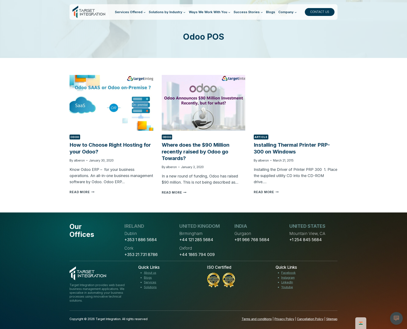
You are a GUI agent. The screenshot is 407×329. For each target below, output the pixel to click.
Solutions (150, 287)
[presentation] (111, 103)
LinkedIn (287, 282)
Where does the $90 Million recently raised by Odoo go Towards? (196, 151)
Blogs (270, 12)
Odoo (74, 137)
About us (150, 272)
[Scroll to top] (396, 310)
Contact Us (319, 12)
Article (261, 137)
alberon (79, 160)
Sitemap (331, 319)
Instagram (288, 277)
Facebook (288, 272)
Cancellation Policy (310, 319)
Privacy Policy (284, 319)
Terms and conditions (257, 319)
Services (150, 282)
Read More (82, 192)
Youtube (287, 287)
